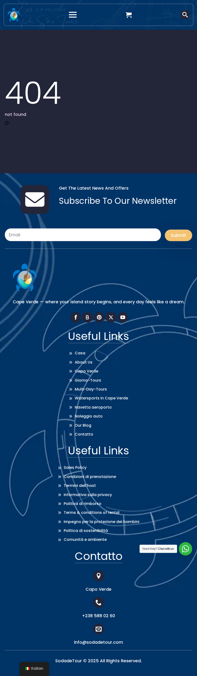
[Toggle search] (185, 15)
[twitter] (111, 317)
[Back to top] (186, 665)
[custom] (87, 317)
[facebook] (75, 317)
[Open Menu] (73, 15)
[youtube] (122, 317)
